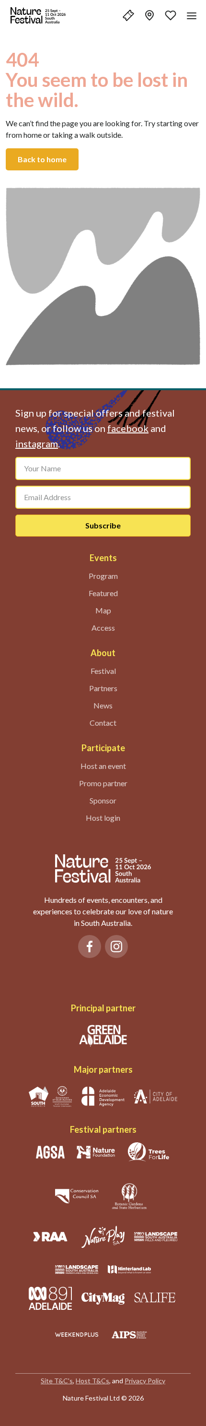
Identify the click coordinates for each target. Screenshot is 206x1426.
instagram (36, 443)
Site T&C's (57, 1381)
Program (103, 575)
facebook (128, 428)
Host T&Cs (92, 1381)
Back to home (42, 159)
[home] (38, 15)
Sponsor (103, 800)
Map (103, 610)
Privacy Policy (145, 1381)
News (103, 705)
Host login (103, 817)
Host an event (103, 765)
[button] (128, 15)
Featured (103, 593)
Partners (103, 688)
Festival (103, 670)
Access (103, 627)
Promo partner (103, 783)
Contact (103, 722)
